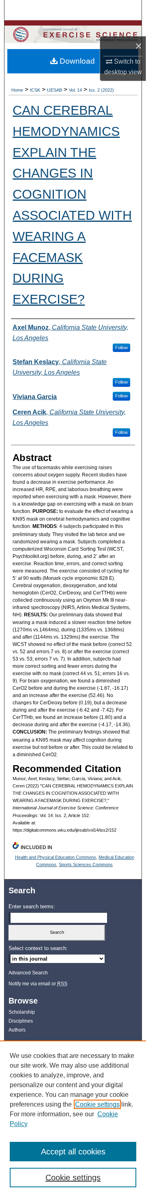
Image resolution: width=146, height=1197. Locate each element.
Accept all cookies (73, 1151)
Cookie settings (97, 1104)
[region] (73, 1118)
